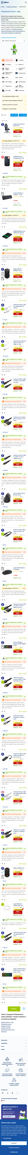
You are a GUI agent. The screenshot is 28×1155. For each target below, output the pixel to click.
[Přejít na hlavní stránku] (5, 2)
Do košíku (23, 152)
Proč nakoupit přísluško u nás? (10, 96)
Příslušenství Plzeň (5, 1026)
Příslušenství (22, 6)
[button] (14, 1040)
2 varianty (5, 506)
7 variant (5, 319)
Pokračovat (4, 1031)
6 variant (5, 619)
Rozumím (14, 1143)
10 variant (5, 432)
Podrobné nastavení (14, 1147)
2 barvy (4, 544)
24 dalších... (14, 1009)
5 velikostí (5, 692)
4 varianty (5, 394)
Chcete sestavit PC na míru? (10, 104)
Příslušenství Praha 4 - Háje (7, 1029)
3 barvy (4, 881)
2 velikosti (5, 246)
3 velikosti (5, 470)
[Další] (24, 1008)
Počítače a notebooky (11, 6)
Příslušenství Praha (6, 1028)
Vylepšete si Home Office (9, 109)
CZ (4, 1100)
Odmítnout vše (14, 1152)
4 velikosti (5, 173)
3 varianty (5, 208)
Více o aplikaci (7, 1116)
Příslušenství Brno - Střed (7, 1022)
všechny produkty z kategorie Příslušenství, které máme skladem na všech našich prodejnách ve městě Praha (13, 31)
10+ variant (5, 356)
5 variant (5, 845)
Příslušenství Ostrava (6, 1024)
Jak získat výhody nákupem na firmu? (12, 100)
